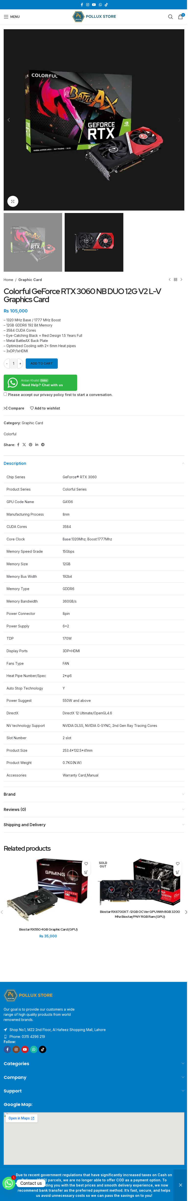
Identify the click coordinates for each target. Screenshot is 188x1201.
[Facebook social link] (82, 4)
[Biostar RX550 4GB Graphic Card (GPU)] (48, 891)
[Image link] (28, 995)
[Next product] (181, 280)
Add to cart (42, 363)
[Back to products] (175, 280)
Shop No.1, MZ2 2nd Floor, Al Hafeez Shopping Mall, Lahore (58, 1030)
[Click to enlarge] (12, 201)
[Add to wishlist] (86, 863)
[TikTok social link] (106, 4)
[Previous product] (170, 280)
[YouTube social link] (94, 4)
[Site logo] (94, 16)
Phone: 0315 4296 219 (27, 1036)
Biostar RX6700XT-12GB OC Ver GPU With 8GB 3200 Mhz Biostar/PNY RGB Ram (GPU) (140, 914)
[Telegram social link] (43, 444)
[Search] (171, 17)
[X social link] (24, 444)
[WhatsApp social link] (100, 4)
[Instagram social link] (88, 4)
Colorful (10, 434)
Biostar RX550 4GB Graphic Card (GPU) (48, 929)
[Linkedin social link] (37, 444)
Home (8, 280)
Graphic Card (30, 280)
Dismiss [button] (180, 1185)
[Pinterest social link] (30, 444)
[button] (8, 120)
